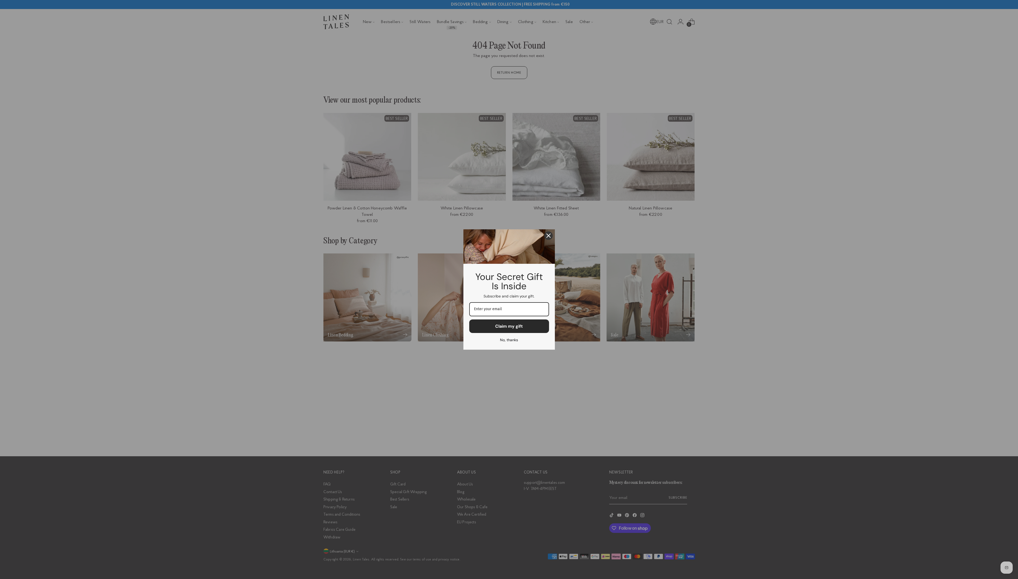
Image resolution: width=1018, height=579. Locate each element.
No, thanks (509, 339)
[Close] (548, 235)
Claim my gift (509, 326)
